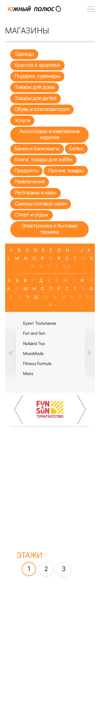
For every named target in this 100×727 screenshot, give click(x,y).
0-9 (66, 266)
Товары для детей (35, 98)
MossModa (33, 353)
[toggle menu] (91, 9)
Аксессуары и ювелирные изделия (49, 134)
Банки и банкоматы (37, 148)
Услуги (22, 120)
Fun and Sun (34, 333)
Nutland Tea (34, 343)
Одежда (24, 54)
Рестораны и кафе (35, 193)
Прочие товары (66, 170)
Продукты (26, 170)
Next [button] (90, 352)
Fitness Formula (37, 363)
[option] (50, 352)
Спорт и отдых (31, 215)
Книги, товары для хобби (43, 159)
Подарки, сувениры (37, 76)
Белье (76, 148)
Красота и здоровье (37, 65)
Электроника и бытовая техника (49, 229)
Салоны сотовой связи (41, 204)
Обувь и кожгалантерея (42, 109)
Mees (28, 373)
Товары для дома (35, 87)
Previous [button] (10, 352)
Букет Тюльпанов (39, 323)
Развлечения (30, 182)
